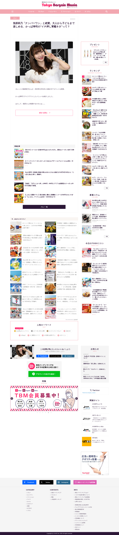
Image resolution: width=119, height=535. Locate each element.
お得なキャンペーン (22, 331)
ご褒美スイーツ (34, 335)
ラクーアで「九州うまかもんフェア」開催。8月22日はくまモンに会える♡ (67, 238)
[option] (44, 398)
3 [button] (43, 413)
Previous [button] (11, 398)
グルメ (15, 18)
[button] (12, 11)
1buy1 (23, 335)
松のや (67, 331)
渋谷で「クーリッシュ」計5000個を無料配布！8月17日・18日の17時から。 (32, 287)
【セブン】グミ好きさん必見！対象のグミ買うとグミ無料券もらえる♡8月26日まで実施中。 (32, 299)
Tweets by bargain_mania (88, 392)
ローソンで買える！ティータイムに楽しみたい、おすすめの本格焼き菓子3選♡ (32, 225)
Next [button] (76, 398)
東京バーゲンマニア (59, 4)
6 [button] (51, 413)
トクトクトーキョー (54, 331)
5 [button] (48, 413)
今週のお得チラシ (49, 335)
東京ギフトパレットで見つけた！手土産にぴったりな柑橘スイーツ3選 (32, 274)
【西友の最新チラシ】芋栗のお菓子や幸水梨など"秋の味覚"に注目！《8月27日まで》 (32, 238)
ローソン (62, 335)
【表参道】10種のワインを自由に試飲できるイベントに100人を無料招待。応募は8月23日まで (67, 262)
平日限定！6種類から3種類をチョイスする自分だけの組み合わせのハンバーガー (67, 225)
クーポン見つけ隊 (38, 331)
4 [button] (45, 413)
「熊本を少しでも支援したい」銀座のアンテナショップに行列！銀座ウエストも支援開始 (67, 274)
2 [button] (40, 413)
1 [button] (37, 413)
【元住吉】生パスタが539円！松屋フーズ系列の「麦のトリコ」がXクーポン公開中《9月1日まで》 (32, 250)
